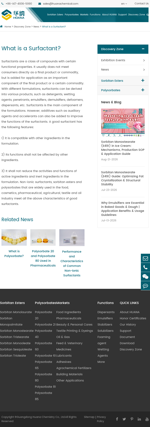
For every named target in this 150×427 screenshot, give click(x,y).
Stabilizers (105, 324)
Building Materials (69, 374)
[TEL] (145, 267)
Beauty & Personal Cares (74, 324)
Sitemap (89, 417)
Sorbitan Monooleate (15, 343)
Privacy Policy (101, 419)
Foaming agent (104, 340)
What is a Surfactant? (54, 27)
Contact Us (142, 3)
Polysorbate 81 (45, 386)
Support (122, 14)
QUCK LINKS (129, 303)
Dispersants (106, 312)
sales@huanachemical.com (60, 4)
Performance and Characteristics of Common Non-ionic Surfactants (72, 263)
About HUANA (109, 14)
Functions (95, 14)
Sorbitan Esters (55, 14)
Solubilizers (105, 330)
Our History (128, 324)
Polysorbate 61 (45, 355)
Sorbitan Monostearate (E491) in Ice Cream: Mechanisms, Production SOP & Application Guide (123, 148)
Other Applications (70, 380)
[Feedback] (145, 285)
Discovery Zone (136, 14)
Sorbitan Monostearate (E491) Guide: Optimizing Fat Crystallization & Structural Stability (122, 178)
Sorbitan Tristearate (14, 337)
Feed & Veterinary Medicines (69, 346)
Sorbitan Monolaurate (16, 312)
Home (8, 27)
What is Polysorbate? (14, 253)
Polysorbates (72, 14)
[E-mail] (145, 258)
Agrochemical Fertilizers (73, 368)
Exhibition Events (113, 60)
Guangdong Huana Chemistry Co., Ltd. (41, 417)
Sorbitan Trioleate (13, 355)
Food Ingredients (68, 312)
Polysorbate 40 (43, 333)
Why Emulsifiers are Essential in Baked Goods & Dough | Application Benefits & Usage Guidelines (122, 209)
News (36, 27)
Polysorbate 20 (43, 315)
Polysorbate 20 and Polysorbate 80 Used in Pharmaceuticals (43, 258)
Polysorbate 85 (43, 396)
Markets (84, 14)
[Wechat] (145, 276)
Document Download (127, 340)
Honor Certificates (133, 318)
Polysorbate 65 (43, 365)
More (101, 362)
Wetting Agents (103, 352)
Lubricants (64, 355)
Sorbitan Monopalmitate (11, 321)
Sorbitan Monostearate (17, 330)
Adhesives (63, 362)
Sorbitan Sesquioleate (16, 349)
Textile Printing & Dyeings (74, 330)
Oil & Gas (63, 337)
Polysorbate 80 (43, 377)
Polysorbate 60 (43, 346)
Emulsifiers (105, 318)
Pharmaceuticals (68, 318)
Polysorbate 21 (45, 324)
